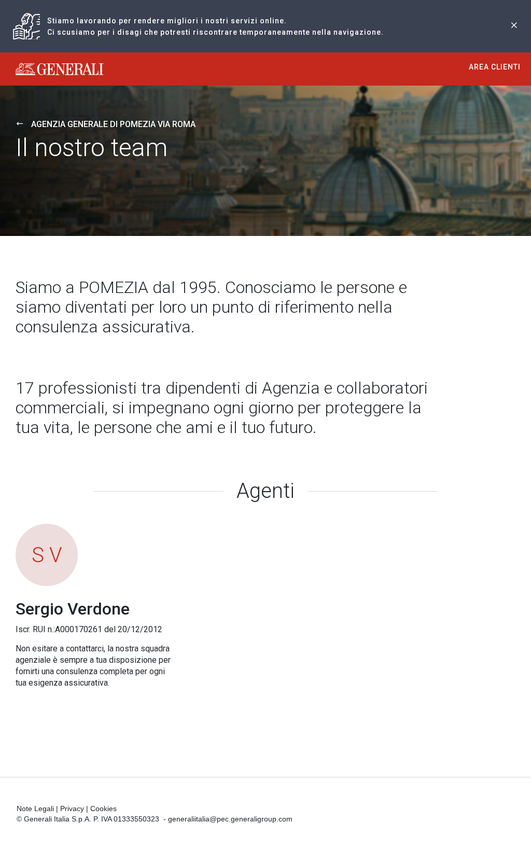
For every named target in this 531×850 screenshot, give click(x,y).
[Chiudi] (514, 26)
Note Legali (35, 808)
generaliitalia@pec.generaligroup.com (230, 819)
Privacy (72, 808)
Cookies (103, 808)
